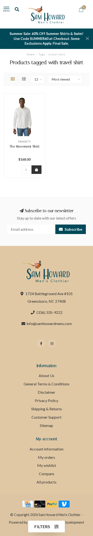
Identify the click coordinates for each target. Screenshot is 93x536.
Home (31, 54)
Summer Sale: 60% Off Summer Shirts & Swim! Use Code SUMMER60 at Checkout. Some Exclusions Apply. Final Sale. (46, 38)
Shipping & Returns (46, 409)
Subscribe (73, 229)
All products (46, 482)
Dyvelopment (74, 522)
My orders (46, 457)
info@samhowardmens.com (49, 323)
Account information (46, 449)
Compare (46, 473)
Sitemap (46, 425)
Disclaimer (46, 392)
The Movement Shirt (25, 146)
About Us (46, 375)
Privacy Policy (46, 400)
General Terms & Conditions (46, 384)
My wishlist (46, 465)
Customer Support (46, 417)
